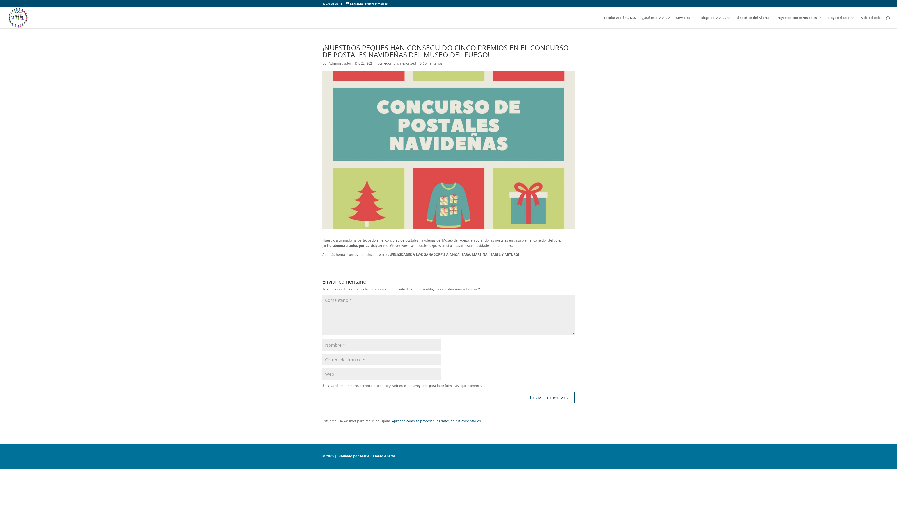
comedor (385, 63)
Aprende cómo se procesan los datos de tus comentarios (436, 421)
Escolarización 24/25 (620, 18)
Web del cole (870, 18)
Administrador (340, 63)
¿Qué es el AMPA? (656, 18)
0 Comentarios (431, 63)
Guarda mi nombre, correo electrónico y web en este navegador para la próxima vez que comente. (405, 385)
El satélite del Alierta (752, 18)
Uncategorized (404, 63)
